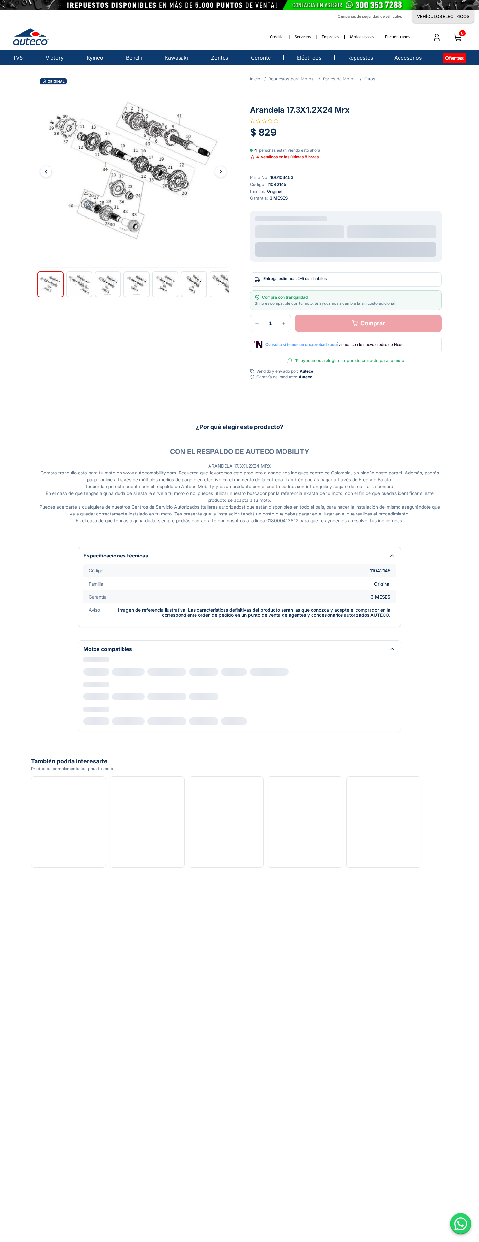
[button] (133, 171)
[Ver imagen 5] (165, 284)
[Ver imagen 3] (108, 284)
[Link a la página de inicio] (255, 79)
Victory (91, 661)
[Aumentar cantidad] (284, 324)
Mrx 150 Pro (344, 671)
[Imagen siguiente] (220, 171)
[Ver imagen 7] (223, 284)
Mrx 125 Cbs (170, 671)
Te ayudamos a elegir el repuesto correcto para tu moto (349, 361)
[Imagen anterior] (46, 171)
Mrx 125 (96, 671)
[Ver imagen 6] (194, 284)
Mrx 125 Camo (131, 671)
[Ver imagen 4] (136, 284)
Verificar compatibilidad (346, 248)
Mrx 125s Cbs (277, 671)
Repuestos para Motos (291, 78)
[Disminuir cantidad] (257, 324)
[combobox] (299, 231)
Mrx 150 (311, 671)
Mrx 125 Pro (208, 671)
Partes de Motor (339, 78)
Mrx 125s (242, 671)
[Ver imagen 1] (50, 284)
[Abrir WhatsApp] (460, 1223)
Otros (369, 78)
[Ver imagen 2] (79, 284)
